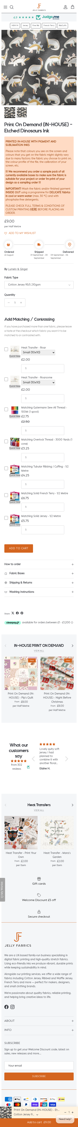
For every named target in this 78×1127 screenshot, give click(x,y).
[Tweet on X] (12, 613)
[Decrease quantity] (8, 303)
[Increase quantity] (22, 303)
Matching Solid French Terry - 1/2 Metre (44, 493)
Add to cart (18, 548)
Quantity (9, 295)
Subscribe (39, 1076)
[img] (19, 761)
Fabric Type (11, 277)
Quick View (14, 356)
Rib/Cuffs (62, 25)
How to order (12, 564)
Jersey (25, 25)
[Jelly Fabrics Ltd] (39, 7)
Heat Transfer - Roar (33, 348)
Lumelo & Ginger (18, 269)
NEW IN (15, 25)
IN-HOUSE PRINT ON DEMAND (39, 646)
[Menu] (5, 7)
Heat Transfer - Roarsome (36, 377)
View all (39, 651)
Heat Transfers (39, 805)
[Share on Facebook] (17, 613)
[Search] (13, 7)
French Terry (49, 25)
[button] (20, 233)
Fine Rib (35, 25)
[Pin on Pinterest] (21, 613)
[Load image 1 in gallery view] (39, 67)
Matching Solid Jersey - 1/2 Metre (41, 516)
